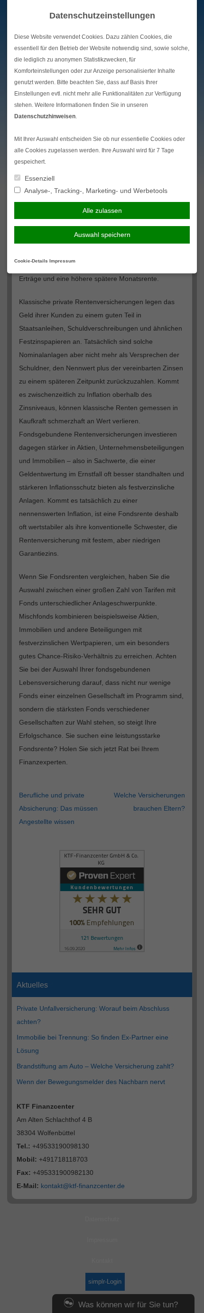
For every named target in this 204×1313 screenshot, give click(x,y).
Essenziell (39, 178)
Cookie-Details (31, 260)
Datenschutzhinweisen (44, 116)
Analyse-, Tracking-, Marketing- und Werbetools (95, 190)
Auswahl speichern (102, 234)
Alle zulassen (102, 210)
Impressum (62, 260)
